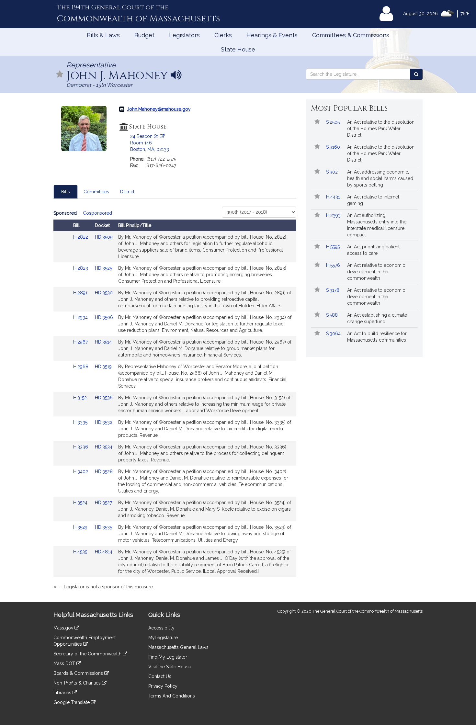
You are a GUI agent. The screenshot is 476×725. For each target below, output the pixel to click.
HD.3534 (103, 446)
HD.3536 (104, 397)
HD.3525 (103, 268)
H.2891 (81, 292)
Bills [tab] (65, 191)
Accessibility (161, 627)
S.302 (332, 172)
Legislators (184, 35)
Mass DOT (64, 663)
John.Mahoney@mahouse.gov (158, 109)
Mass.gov (63, 627)
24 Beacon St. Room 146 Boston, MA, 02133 (149, 143)
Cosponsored (97, 213)
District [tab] (127, 191)
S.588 (332, 315)
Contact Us (159, 676)
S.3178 (333, 290)
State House (238, 49)
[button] (60, 75)
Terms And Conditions (171, 695)
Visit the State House (169, 666)
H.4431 (333, 196)
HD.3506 (104, 317)
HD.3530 (104, 292)
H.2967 (81, 342)
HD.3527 (103, 502)
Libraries (63, 692)
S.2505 (333, 122)
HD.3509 (104, 237)
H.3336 (81, 446)
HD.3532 (103, 422)
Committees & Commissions (350, 35)
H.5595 (333, 246)
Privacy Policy (162, 686)
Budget (144, 35)
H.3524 (81, 502)
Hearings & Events (272, 35)
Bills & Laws (103, 35)
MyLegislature (163, 637)
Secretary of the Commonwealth (88, 653)
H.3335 (81, 422)
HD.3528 (104, 471)
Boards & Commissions (78, 673)
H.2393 (334, 215)
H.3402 (81, 471)
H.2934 (81, 317)
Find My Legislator (167, 657)
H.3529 (81, 527)
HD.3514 (103, 342)
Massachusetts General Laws (178, 647)
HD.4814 (103, 551)
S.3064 (334, 333)
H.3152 (80, 397)
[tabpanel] (174, 401)
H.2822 (81, 237)
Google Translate (72, 702)
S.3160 (333, 147)
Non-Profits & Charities (77, 682)
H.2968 (81, 366)
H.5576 (333, 265)
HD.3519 (103, 366)
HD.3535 (103, 527)
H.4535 (80, 551)
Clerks (223, 35)
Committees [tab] (96, 191)
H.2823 (81, 268)
